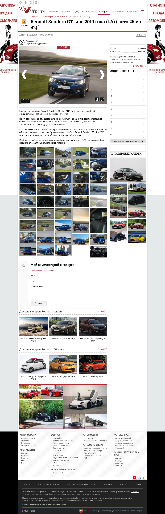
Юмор (55, 463)
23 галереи (102, 311)
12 (111, 89)
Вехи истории (58, 455)
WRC (85, 451)
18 (111, 121)
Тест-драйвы (57, 438)
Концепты (56, 453)
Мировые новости (28, 438)
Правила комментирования (42, 270)
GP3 (107, 448)
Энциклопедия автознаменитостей (66, 458)
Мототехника (26, 443)
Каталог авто (89, 11)
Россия (24, 453)
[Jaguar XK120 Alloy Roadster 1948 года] (137, 225)
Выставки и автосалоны (124, 445)
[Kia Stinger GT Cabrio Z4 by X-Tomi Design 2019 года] (137, 212)
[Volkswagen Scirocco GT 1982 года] (118, 225)
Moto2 (93, 455)
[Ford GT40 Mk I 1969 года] (137, 188)
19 (111, 128)
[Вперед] (102, 75)
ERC (89, 451)
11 (111, 83)
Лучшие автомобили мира (63, 441)
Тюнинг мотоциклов (60, 445)
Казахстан (25, 455)
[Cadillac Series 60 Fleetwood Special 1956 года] (118, 200)
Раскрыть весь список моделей (127, 141)
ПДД (76, 11)
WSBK (86, 458)
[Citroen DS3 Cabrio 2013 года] (137, 237)
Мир (23, 463)
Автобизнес (25, 441)
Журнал (66, 11)
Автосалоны (46, 34)
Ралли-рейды (97, 451)
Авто (22, 34)
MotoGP (87, 455)
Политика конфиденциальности (81, 485)
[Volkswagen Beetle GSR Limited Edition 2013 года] (118, 188)
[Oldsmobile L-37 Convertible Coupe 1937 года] (118, 237)
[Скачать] (97, 99)
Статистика (118, 11)
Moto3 (98, 455)
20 (111, 134)
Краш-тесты (57, 450)
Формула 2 (97, 448)
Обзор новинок (59, 448)
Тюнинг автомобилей (61, 443)
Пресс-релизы (58, 473)
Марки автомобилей (123, 438)
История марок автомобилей (95, 441)
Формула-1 (88, 448)
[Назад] (24, 75)
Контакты (139, 485)
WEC (94, 453)
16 (111, 109)
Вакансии (107, 485)
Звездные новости (28, 445)
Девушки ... (57, 465)
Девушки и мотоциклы (124, 443)
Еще (139, 34)
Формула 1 (133, 11)
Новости (54, 11)
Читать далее (139, 65)
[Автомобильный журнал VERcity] (32, 9)
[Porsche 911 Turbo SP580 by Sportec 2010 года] (128, 170)
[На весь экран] (102, 99)
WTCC (90, 453)
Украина (24, 458)
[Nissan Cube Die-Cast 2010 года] (137, 200)
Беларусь (24, 460)
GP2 (104, 448)
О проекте (26, 485)
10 (111, 76)
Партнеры (123, 485)
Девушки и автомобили (124, 441)
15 (111, 102)
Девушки (32, 34)
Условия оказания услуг (48, 485)
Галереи (103, 11)
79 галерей (102, 349)
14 (111, 96)
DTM (85, 453)
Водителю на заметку (61, 460)
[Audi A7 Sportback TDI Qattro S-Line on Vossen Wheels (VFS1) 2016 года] (118, 212)
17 (111, 115)
